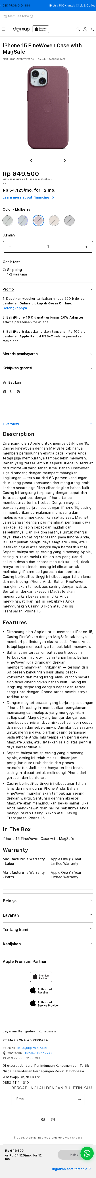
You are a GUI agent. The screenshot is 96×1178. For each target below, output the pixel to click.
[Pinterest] (18, 392)
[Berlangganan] (79, 1099)
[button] (3, 29)
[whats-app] (87, 1153)
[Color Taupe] (54, 220)
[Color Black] (69, 220)
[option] (48, 109)
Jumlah (9, 235)
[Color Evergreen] (8, 220)
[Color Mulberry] (38, 220)
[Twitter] (11, 392)
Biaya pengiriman (13, 178)
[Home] (21, 29)
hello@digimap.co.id (32, 1048)
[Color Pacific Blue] (23, 220)
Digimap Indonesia (38, 1137)
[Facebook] (5, 392)
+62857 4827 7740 (38, 1053)
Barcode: (42, 59)
